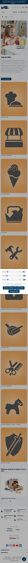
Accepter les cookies (19, 287)
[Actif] (24, 271)
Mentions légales (14, 285)
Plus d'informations (18, 284)
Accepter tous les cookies (14, 291)
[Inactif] (24, 275)
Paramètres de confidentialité (9, 287)
